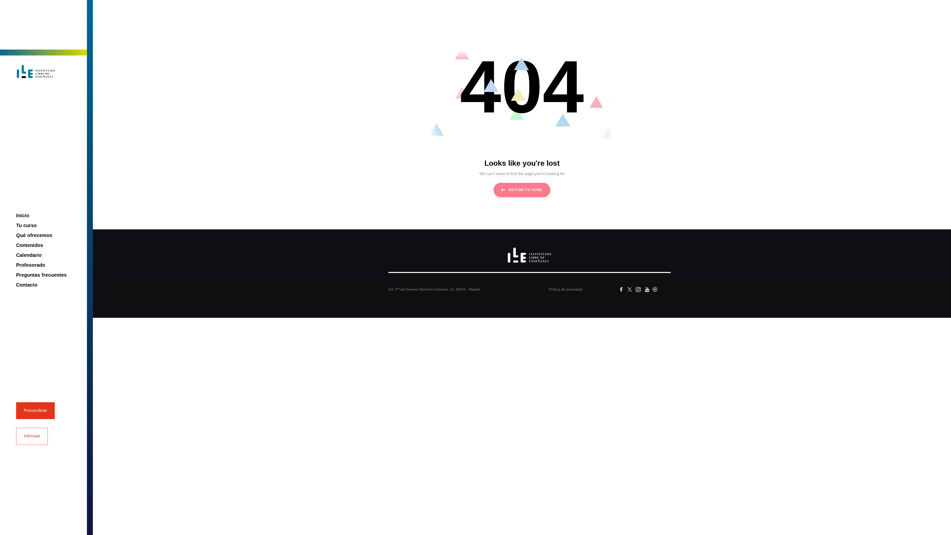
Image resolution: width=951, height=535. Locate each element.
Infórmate (32, 436)
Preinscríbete (35, 410)
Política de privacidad (565, 289)
